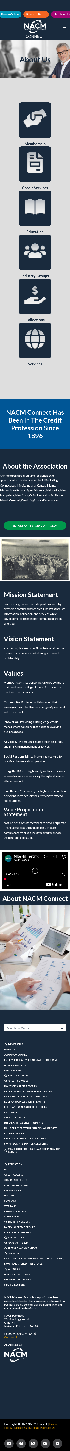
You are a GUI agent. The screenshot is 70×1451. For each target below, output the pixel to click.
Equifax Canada (14, 1133)
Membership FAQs (15, 1065)
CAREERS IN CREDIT (19, 1242)
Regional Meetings (16, 1185)
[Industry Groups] (35, 252)
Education (35, 232)
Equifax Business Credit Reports (24, 1101)
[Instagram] (45, 1443)
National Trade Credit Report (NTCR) (28, 1091)
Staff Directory (14, 1284)
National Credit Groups (19, 1227)
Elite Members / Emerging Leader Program (30, 1060)
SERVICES (13, 1253)
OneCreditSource (15, 1117)
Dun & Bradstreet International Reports (30, 1128)
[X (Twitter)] (33, 1443)
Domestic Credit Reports (20, 1086)
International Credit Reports (23, 1122)
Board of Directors (17, 1274)
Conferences (12, 1190)
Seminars (10, 1200)
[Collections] (35, 296)
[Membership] (35, 120)
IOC (6, 1169)
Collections (35, 320)
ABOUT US (14, 1269)
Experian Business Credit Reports (25, 1107)
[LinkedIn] (9, 1443)
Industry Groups (35, 276)
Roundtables (12, 1195)
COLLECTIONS (16, 1237)
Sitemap (34, 1427)
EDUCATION (15, 1164)
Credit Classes (13, 1174)
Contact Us (11, 1337)
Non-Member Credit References (24, 1263)
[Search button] (62, 1027)
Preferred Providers (17, 1279)
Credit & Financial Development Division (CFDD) (34, 1258)
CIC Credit (10, 1112)
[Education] (35, 208)
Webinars (10, 1206)
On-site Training (15, 1211)
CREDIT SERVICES (18, 1080)
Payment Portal (36, 14)
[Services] (35, 340)
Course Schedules (15, 1180)
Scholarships (13, 1216)
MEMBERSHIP (15, 1044)
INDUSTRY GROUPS (19, 1221)
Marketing (20, 1427)
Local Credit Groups (17, 1232)
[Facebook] (21, 1443)
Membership (35, 143)
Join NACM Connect (16, 1054)
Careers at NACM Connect (21, 1248)
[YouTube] (57, 1443)
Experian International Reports (25, 1138)
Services (35, 364)
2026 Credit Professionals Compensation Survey (34, 1150)
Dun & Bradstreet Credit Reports (25, 1096)
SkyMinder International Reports (26, 1143)
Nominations (12, 1070)
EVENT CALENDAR (18, 1075)
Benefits (9, 1049)
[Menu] (64, 28)
